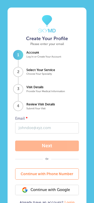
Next (47, 146)
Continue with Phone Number (47, 174)
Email (20, 118)
